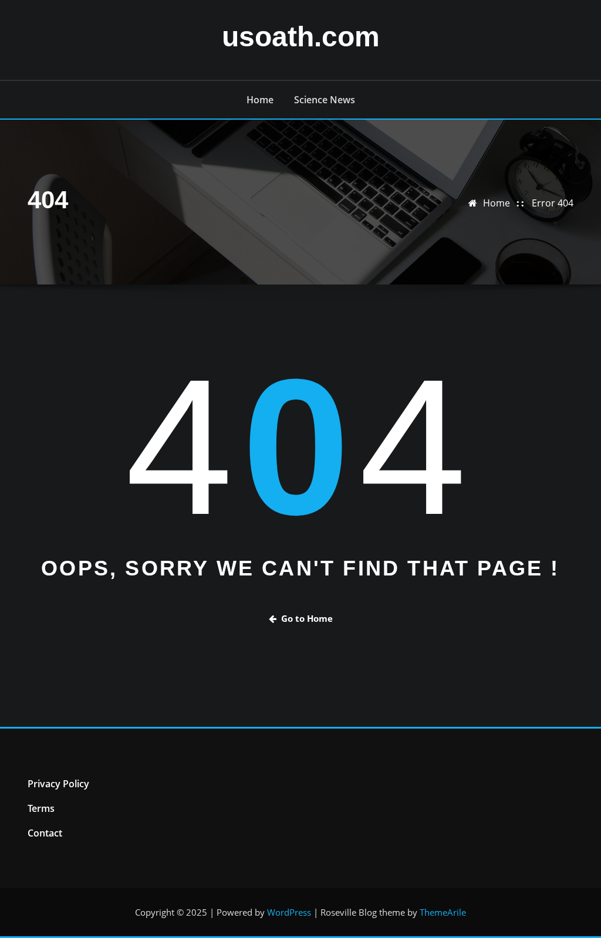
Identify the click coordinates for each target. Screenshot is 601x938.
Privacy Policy (58, 783)
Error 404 (552, 203)
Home (260, 99)
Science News (324, 99)
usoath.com (301, 36)
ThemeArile (443, 912)
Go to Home (307, 618)
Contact (45, 833)
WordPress (289, 912)
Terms (41, 808)
